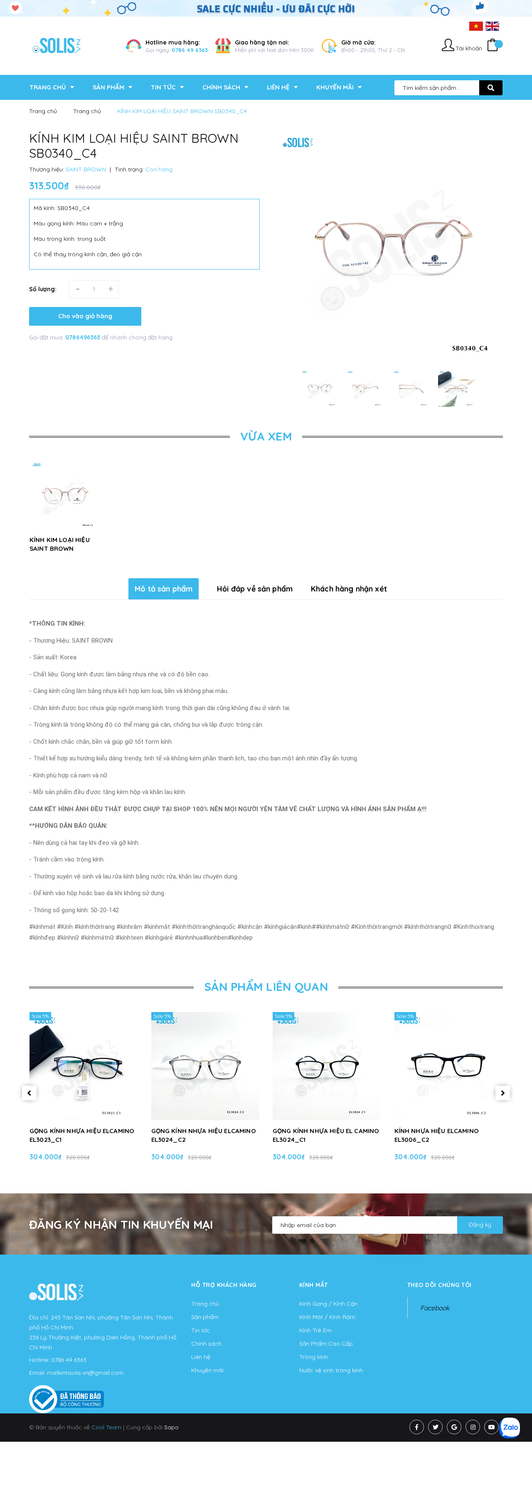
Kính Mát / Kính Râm (327, 1317)
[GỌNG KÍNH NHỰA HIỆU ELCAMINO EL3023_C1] (84, 1066)
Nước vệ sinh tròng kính (331, 1370)
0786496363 (83, 337)
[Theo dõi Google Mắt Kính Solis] (454, 1427)
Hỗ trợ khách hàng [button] (223, 1285)
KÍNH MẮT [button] (313, 1285)
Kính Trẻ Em (315, 1330)
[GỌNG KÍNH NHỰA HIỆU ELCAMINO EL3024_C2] (205, 1066)
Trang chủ (205, 1303)
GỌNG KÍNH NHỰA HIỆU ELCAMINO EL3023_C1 (82, 1135)
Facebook (434, 1308)
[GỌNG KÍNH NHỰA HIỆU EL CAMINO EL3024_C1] (327, 1066)
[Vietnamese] (476, 26)
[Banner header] (266, 8)
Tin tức (200, 1330)
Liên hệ (200, 1357)
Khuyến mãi (207, 1370)
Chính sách (206, 1343)
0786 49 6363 (190, 50)
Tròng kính (313, 1357)
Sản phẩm (205, 1317)
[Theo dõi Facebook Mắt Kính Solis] (416, 1427)
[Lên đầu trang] (514, 1460)
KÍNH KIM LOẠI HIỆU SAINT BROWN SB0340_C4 (60, 548)
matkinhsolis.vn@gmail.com (85, 1372)
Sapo (171, 1427)
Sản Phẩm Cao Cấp (326, 1343)
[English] (492, 26)
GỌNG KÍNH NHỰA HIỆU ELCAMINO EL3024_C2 (203, 1135)
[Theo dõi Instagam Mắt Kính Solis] (473, 1427)
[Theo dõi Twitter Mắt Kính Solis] (435, 1427)
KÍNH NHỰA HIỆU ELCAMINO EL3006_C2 (436, 1135)
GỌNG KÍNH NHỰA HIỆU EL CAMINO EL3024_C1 (326, 1135)
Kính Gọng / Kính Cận (328, 1303)
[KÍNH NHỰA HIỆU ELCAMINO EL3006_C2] (448, 1066)
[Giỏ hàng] (492, 46)
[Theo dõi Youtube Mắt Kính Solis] (491, 1427)
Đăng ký (480, 1224)
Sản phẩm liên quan (266, 986)
